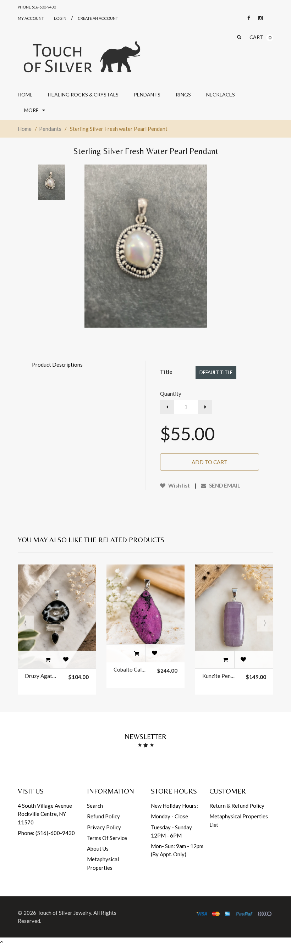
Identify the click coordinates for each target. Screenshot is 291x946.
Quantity (170, 393)
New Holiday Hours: (174, 805)
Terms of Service (107, 838)
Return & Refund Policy (236, 805)
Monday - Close (169, 816)
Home (25, 129)
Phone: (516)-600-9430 (46, 833)
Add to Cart (209, 462)
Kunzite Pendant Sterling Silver (218, 676)
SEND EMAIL (224, 485)
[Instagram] (259, 18)
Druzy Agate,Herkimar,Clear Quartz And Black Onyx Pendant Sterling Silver (41, 676)
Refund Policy (103, 816)
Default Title (215, 372)
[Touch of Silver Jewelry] (82, 56)
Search (95, 805)
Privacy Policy (104, 827)
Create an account (98, 18)
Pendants (50, 129)
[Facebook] (247, 18)
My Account (31, 18)
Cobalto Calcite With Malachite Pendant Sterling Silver (130, 669)
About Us (98, 848)
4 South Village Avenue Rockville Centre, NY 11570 (45, 813)
